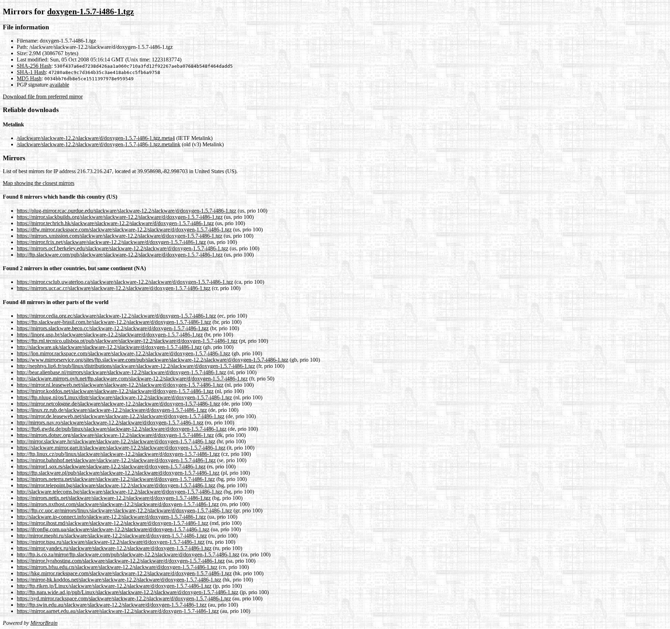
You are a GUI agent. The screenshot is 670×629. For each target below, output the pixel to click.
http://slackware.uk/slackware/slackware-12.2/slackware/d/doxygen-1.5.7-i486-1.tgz (109, 347)
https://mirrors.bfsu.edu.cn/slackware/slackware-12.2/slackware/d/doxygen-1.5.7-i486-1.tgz (117, 567)
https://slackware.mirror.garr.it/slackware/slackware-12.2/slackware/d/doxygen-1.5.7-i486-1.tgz (121, 448)
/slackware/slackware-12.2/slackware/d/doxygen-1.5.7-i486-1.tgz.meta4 (96, 138)
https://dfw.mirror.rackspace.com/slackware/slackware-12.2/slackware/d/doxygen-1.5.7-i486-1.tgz (124, 229)
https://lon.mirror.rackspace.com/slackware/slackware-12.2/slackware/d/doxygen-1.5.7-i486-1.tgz (123, 353)
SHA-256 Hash (34, 66)
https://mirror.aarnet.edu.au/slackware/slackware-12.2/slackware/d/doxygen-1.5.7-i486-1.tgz (118, 611)
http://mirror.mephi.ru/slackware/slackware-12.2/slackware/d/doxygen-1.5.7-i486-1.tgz (112, 536)
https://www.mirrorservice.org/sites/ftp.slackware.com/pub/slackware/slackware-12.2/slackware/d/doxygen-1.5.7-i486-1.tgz (152, 360)
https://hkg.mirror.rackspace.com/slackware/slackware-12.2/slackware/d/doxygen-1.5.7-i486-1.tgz (124, 573)
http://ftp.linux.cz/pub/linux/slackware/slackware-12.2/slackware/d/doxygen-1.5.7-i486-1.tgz (118, 454)
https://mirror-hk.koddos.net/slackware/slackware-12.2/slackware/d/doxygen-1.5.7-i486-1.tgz (119, 580)
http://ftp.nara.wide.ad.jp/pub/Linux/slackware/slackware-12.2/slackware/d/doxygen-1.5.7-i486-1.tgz (127, 592)
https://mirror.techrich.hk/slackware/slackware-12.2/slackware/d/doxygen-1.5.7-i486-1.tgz (115, 223)
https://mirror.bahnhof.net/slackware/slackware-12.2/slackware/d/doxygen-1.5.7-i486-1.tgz (116, 460)
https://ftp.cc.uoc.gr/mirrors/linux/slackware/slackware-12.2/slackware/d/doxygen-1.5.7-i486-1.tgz (124, 510)
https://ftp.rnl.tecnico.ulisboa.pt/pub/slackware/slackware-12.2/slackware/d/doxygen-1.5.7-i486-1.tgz (127, 341)
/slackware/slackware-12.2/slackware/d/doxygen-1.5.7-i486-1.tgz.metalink (98, 144)
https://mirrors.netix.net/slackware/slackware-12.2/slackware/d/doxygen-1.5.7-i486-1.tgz (114, 498)
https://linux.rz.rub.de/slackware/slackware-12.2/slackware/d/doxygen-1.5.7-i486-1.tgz (112, 410)
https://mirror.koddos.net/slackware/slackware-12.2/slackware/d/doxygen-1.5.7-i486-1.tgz (115, 391)
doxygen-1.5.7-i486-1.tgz (90, 11)
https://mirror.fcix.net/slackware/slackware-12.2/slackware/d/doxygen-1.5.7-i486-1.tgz (111, 242)
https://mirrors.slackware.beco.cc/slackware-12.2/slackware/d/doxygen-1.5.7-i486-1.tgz (113, 328)
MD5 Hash (29, 78)
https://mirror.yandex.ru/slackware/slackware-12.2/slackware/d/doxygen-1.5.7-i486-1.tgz (114, 548)
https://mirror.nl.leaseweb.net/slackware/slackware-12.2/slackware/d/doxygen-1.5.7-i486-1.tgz (120, 385)
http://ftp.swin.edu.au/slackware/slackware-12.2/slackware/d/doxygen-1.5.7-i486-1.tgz (112, 605)
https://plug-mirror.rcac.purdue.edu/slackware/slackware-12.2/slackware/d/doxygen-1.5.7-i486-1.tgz (126, 211)
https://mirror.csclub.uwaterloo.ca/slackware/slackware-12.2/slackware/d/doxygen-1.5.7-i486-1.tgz (125, 282)
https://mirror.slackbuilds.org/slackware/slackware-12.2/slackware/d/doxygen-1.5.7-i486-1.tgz (120, 217)
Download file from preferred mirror (43, 96)
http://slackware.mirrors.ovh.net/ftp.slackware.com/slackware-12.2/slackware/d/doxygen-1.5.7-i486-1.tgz (132, 379)
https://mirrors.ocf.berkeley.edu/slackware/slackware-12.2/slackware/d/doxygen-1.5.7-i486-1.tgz (122, 248)
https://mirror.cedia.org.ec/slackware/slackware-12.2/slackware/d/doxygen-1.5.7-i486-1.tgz (116, 316)
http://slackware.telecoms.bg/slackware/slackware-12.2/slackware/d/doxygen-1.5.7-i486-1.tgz (119, 492)
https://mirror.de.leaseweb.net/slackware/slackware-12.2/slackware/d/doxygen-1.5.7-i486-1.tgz (120, 416)
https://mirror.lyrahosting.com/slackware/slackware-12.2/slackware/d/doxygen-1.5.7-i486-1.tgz (121, 561)
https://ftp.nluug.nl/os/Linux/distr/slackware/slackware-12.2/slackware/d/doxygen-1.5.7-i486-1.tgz (124, 397)
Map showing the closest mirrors (38, 183)
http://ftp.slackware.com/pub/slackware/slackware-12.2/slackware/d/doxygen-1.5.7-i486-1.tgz (120, 255)
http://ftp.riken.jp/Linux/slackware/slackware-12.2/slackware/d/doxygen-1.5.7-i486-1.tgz (114, 586)
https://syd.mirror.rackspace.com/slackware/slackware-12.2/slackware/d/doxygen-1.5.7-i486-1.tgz (124, 598)
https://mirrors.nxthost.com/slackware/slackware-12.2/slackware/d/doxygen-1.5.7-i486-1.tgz (118, 504)
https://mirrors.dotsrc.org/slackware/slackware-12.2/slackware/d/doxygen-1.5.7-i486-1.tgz (115, 435)
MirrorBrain (44, 623)
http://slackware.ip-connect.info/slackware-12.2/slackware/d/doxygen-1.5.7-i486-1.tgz (111, 517)
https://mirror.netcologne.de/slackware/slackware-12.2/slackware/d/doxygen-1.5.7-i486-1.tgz (118, 404)
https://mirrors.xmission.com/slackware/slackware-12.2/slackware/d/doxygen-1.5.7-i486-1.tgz (119, 236)
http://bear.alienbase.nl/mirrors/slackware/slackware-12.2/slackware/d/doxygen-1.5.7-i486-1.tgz (121, 372)
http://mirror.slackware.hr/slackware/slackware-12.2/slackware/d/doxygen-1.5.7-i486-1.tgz (116, 441)
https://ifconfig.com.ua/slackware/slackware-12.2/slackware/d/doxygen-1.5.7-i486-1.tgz (113, 529)
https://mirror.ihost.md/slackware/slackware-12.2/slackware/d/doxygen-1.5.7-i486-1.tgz (112, 523)
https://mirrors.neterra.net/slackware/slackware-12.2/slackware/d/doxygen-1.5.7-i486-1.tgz (116, 479)
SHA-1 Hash (31, 72)
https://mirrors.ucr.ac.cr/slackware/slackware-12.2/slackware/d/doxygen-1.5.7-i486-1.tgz (113, 288)
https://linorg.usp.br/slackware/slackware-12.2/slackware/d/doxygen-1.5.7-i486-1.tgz (110, 335)
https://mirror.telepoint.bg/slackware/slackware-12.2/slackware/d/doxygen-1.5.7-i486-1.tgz (116, 485)
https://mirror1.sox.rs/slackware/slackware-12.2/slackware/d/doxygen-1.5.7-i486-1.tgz (111, 466)
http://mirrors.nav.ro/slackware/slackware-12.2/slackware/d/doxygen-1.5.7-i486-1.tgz (110, 423)
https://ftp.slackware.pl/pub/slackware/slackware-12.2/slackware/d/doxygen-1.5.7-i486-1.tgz (118, 473)
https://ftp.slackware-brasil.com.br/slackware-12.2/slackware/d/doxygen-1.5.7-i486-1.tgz (114, 322)
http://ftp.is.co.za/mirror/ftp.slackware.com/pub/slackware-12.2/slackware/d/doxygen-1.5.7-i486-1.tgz (128, 554)
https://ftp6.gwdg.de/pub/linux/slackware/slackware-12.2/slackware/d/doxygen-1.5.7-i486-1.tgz (121, 429)
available (59, 85)
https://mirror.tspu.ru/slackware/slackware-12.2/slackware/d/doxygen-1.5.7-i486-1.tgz (110, 542)
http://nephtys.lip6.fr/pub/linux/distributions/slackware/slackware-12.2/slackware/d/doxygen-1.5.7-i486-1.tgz (136, 366)
